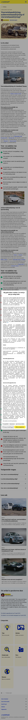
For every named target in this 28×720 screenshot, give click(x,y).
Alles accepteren (20, 427)
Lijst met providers (20, 424)
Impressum (12, 424)
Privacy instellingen (8, 427)
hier (7, 322)
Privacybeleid (5, 424)
